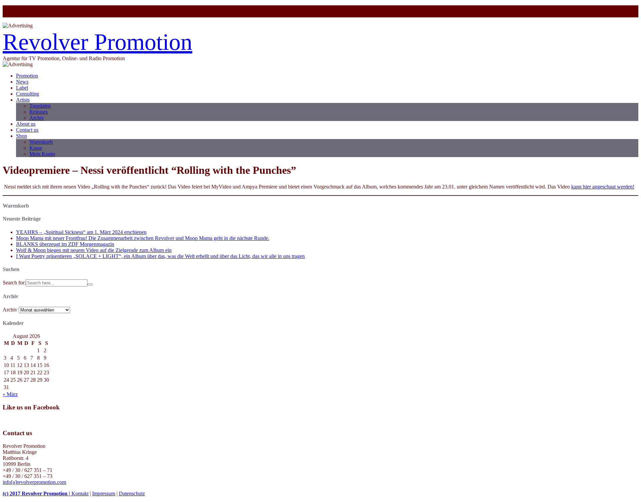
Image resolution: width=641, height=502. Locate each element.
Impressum (103, 493)
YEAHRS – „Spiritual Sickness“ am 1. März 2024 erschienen (81, 232)
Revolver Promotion (97, 42)
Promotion (27, 76)
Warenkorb (41, 142)
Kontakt (79, 493)
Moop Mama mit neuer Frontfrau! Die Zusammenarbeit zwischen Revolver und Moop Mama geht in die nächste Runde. (142, 238)
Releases (38, 112)
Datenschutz (132, 493)
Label (22, 88)
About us (25, 124)
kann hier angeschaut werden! (602, 187)
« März (10, 394)
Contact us (27, 130)
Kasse (35, 148)
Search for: (14, 282)
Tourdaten (40, 106)
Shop (21, 136)
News (22, 82)
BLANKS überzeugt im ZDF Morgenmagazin (65, 244)
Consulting (27, 94)
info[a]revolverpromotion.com (34, 482)
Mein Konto (42, 154)
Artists (23, 100)
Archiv (36, 118)
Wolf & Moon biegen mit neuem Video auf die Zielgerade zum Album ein (94, 250)
